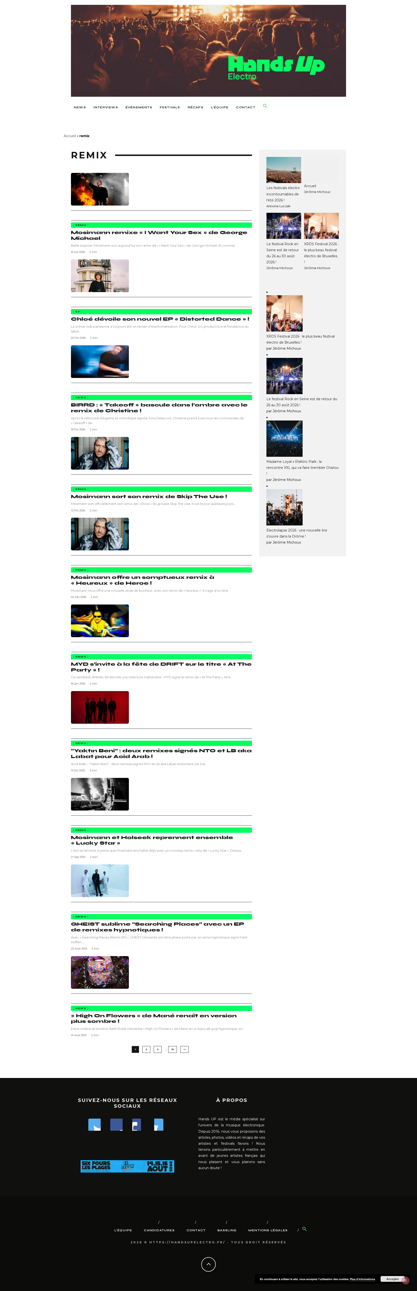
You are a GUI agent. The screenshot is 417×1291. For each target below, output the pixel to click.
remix (81, 225)
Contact (245, 107)
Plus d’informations (362, 1279)
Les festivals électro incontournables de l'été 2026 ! (283, 194)
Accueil (70, 136)
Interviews (105, 107)
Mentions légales (268, 1230)
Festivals (170, 107)
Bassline (226, 1230)
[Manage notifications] (406, 1280)
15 (172, 1049)
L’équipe (220, 107)
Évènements (138, 107)
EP (78, 311)
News (80, 107)
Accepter (392, 1279)
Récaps (195, 107)
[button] (265, 106)
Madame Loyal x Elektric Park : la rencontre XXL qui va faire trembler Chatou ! (302, 467)
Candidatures (159, 1230)
